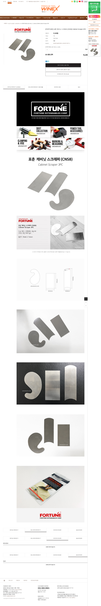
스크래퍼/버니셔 (17, 23)
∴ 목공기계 (21, 17)
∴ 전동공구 (38, 17)
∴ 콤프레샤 (81, 17)
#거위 (66, 43)
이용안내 (18, 580)
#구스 (69, 43)
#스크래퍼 (63, 43)
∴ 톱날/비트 (55, 17)
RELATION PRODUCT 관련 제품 (35, 87)
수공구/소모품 (11, 23)
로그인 (4, 1)
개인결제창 (94, 19)
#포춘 (59, 43)
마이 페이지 (21, 1)
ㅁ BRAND (14, 17)
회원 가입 (10, 2)
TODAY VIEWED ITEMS (93, 44)
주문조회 (15, 1)
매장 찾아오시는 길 (94, 25)
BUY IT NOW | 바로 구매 (63, 65)
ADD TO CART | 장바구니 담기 (63, 69)
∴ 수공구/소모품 (46, 17)
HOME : (5, 23)
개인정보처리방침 (34, 580)
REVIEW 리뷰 (57, 87)
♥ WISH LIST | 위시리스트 (63, 74)
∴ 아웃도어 (62, 17)
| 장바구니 (95, 16)
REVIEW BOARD (57, 530)
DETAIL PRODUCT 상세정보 (14, 87)
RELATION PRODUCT (36, 530)
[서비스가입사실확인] (70, 597)
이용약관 (25, 580)
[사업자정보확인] (18, 589)
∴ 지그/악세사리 (29, 17)
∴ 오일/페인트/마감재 (72, 17)
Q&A (94, 22)
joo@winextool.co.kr (11, 596)
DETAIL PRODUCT (14, 530)
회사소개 (10, 580)
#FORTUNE (55, 43)
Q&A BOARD (79, 530)
